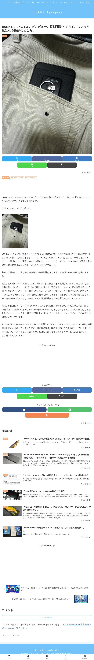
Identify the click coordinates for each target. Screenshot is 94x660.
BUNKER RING (18, 178)
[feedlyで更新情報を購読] (69, 409)
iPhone (6, 178)
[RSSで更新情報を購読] (47, 415)
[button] (62, 165)
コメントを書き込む (47, 617)
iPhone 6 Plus (32, 178)
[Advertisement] (47, 186)
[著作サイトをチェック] (24, 409)
